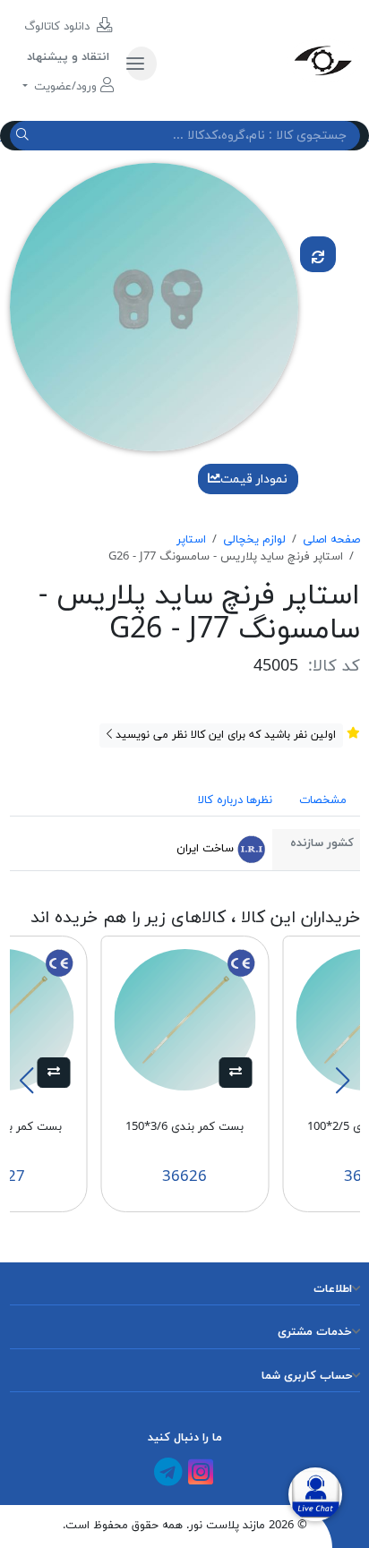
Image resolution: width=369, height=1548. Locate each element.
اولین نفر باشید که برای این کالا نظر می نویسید (224, 735)
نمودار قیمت (253, 479)
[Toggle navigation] (141, 64)
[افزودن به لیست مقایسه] (318, 254)
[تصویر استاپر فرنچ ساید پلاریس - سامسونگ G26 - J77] (154, 306)
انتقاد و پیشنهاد (68, 57)
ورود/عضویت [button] (65, 87)
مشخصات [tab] (323, 800)
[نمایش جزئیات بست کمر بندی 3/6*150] (184, 1019)
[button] (236, 1072)
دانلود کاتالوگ (58, 27)
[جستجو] (24, 135)
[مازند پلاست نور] (264, 60)
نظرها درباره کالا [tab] (235, 800)
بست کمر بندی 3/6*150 (184, 1127)
